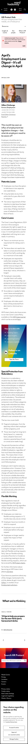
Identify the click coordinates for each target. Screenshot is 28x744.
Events (3, 684)
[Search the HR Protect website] (25, 660)
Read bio (4, 117)
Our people (13, 32)
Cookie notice (5, 691)
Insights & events (5, 32)
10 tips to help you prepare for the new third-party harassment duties (13, 618)
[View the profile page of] (14, 93)
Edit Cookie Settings (7, 693)
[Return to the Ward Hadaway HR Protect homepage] (14, 3)
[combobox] (14, 26)
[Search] (25, 9)
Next (25, 640)
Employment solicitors (9, 585)
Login (24, 46)
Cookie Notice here (11, 722)
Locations (4, 679)
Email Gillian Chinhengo (8, 114)
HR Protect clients (18, 563)
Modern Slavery (6, 698)
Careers (3, 681)
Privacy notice (5, 689)
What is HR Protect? (22, 32)
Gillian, (3, 582)
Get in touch (20, 9)
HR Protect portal (19, 317)
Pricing (3, 677)
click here (9, 571)
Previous (3, 640)
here (19, 319)
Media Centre (5, 675)
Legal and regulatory (7, 696)
